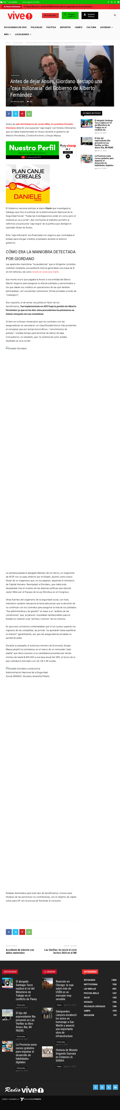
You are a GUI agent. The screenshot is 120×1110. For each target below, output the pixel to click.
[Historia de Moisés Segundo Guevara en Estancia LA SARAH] (47, 1051)
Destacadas (18, 42)
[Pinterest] (22, 114)
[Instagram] (111, 2)
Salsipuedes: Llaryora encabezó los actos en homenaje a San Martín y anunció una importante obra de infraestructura (66, 1024)
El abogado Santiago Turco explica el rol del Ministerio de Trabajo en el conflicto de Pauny (26, 990)
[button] (115, 15)
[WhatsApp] (29, 114)
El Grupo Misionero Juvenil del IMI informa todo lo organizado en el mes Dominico (58, 6)
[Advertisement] (41, 910)
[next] (116, 7)
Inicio (8, 42)
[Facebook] (108, 2)
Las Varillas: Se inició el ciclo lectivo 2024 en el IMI (60, 951)
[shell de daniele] (41, 183)
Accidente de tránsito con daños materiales (20, 951)
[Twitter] (115, 2)
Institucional (15, 75)
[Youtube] (118, 2)
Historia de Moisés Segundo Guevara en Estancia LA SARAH (67, 1055)
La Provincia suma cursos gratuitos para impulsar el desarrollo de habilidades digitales (104, 161)
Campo (59, 1005)
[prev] (111, 7)
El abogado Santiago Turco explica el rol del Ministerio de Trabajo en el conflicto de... (104, 125)
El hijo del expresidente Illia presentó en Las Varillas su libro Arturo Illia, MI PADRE (104, 143)
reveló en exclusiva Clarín (45, 271)
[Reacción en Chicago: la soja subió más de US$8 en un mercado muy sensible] (47, 983)
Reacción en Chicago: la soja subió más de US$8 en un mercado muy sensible (64, 990)
